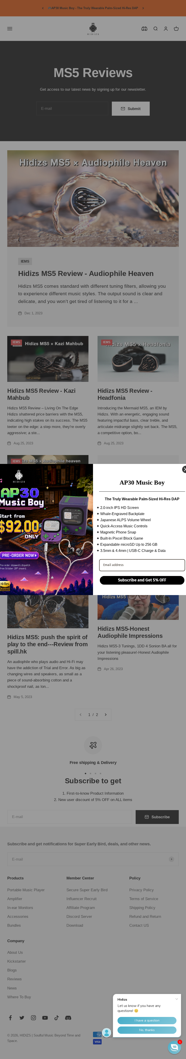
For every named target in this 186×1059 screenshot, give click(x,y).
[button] (174, 1047)
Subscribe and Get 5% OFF (142, 580)
